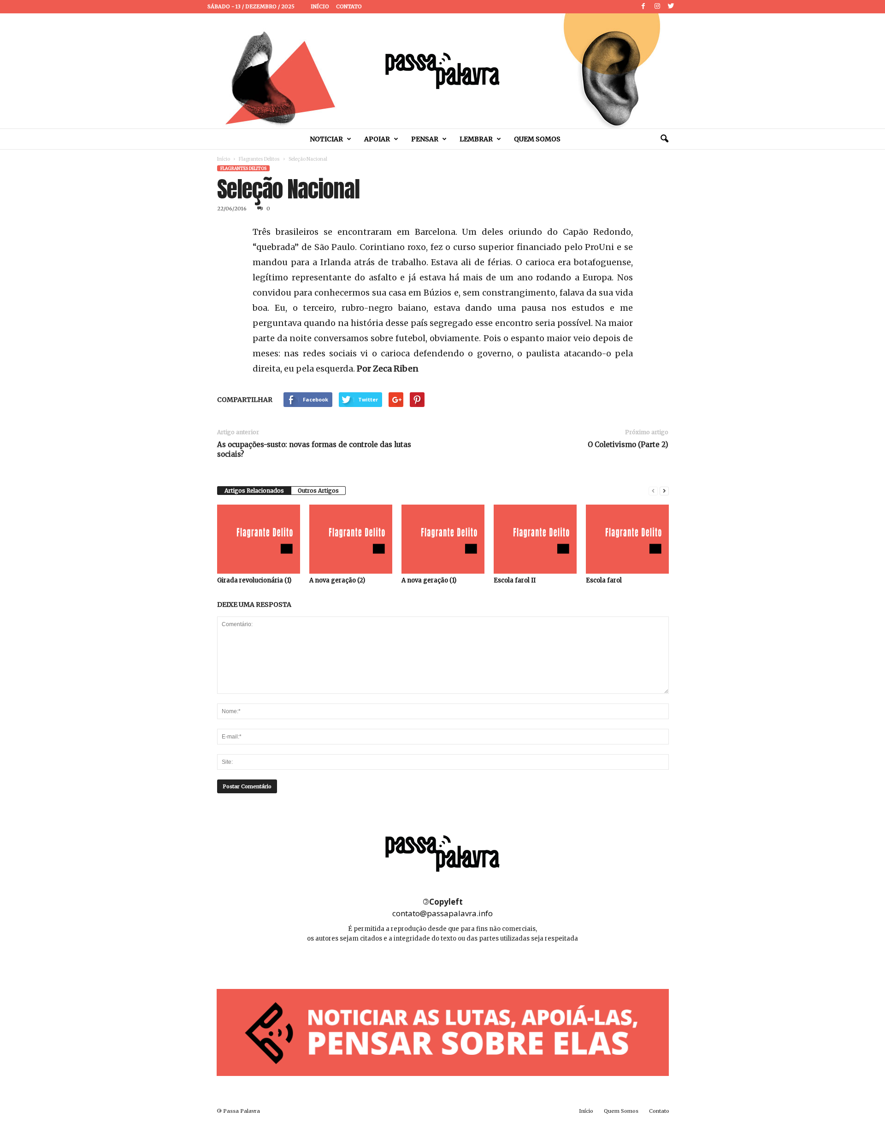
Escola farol (604, 580)
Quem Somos (537, 139)
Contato (349, 6)
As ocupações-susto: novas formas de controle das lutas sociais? (314, 449)
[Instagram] (657, 6)
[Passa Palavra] (442, 71)
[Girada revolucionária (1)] (258, 539)
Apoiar (377, 139)
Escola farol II (515, 580)
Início (320, 6)
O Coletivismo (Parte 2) (628, 444)
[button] (664, 139)
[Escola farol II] (535, 539)
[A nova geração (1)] (442, 539)
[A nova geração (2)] (350, 539)
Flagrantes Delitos (259, 159)
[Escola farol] (627, 539)
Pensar (424, 139)
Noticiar (326, 139)
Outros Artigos (318, 490)
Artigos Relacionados (254, 490)
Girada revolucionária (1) (254, 580)
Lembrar (476, 139)
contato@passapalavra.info (442, 913)
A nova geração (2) (337, 580)
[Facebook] (643, 6)
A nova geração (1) (428, 580)
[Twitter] (671, 6)
